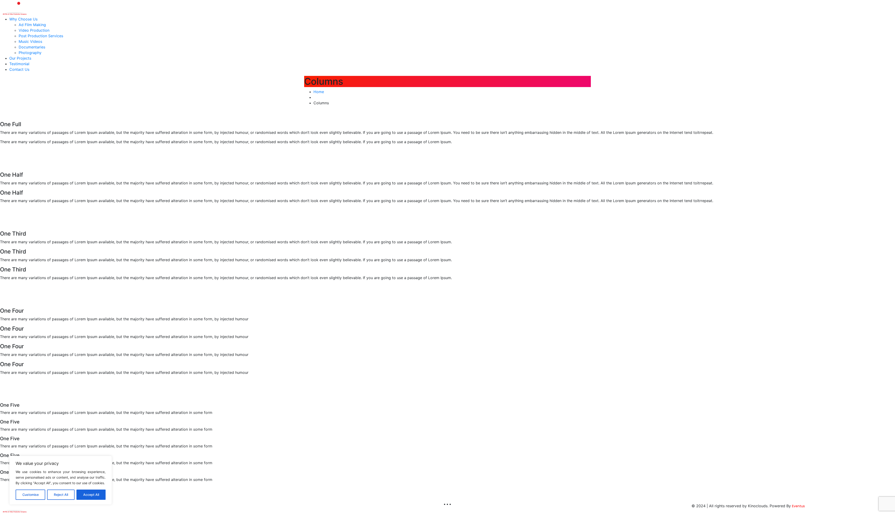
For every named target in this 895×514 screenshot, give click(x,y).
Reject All (61, 495)
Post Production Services (41, 36)
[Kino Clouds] (14, 7)
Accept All (91, 495)
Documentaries (32, 47)
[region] (60, 480)
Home (318, 91)
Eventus (798, 506)
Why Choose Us (23, 19)
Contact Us (19, 69)
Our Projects (20, 58)
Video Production (34, 30)
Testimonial (19, 63)
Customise (30, 495)
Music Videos (30, 41)
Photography (30, 52)
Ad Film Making (32, 24)
